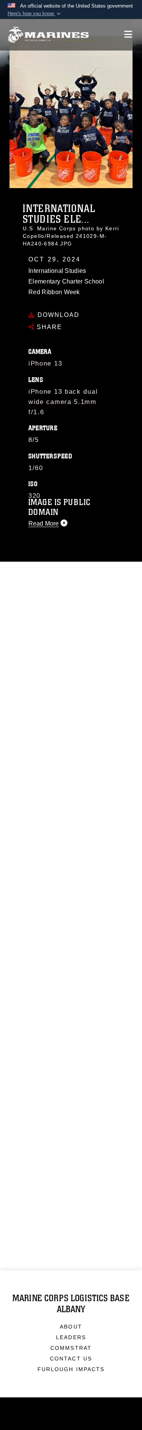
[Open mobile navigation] (128, 34)
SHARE (48, 327)
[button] (35, 13)
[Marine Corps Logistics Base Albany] (48, 35)
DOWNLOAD (57, 315)
